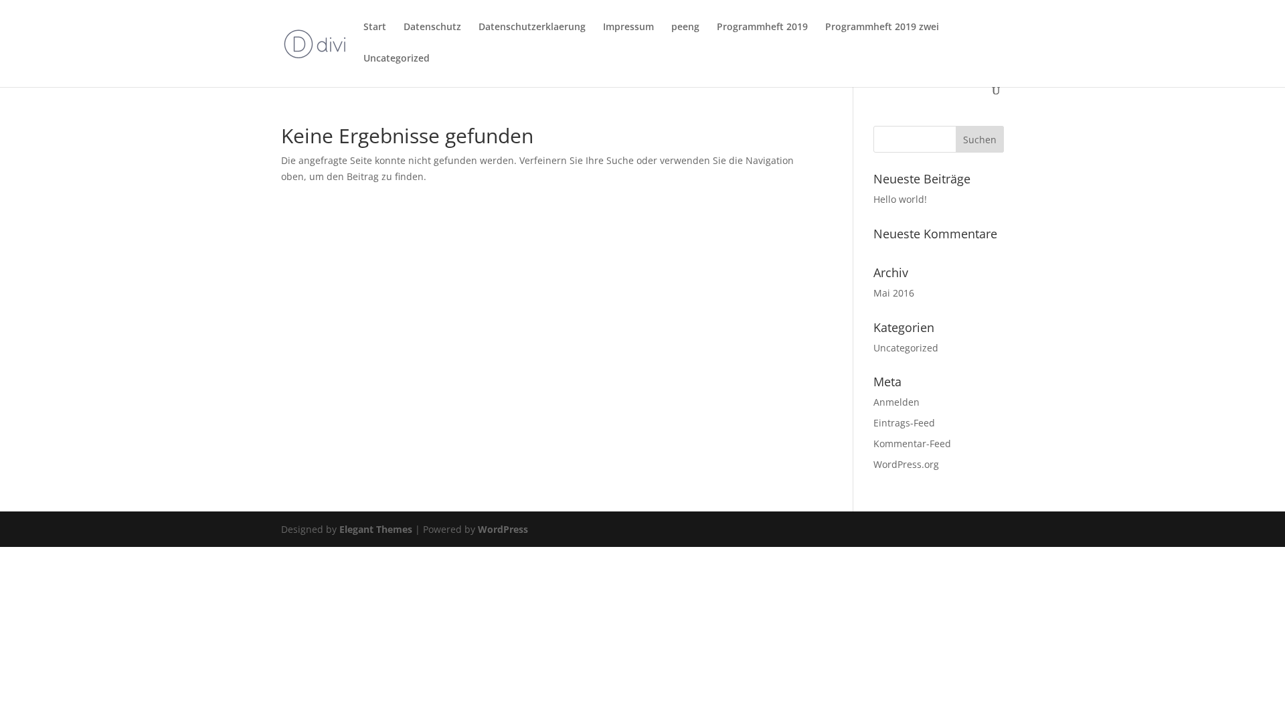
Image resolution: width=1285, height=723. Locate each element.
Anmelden (896, 402)
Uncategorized (396, 59)
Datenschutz (432, 27)
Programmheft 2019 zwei (882, 27)
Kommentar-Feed (912, 443)
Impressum (628, 27)
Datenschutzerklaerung (532, 27)
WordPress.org (906, 464)
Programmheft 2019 (762, 27)
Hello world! (900, 199)
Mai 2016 (893, 293)
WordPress (503, 529)
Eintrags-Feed (904, 422)
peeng (685, 27)
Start (374, 27)
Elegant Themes (375, 529)
